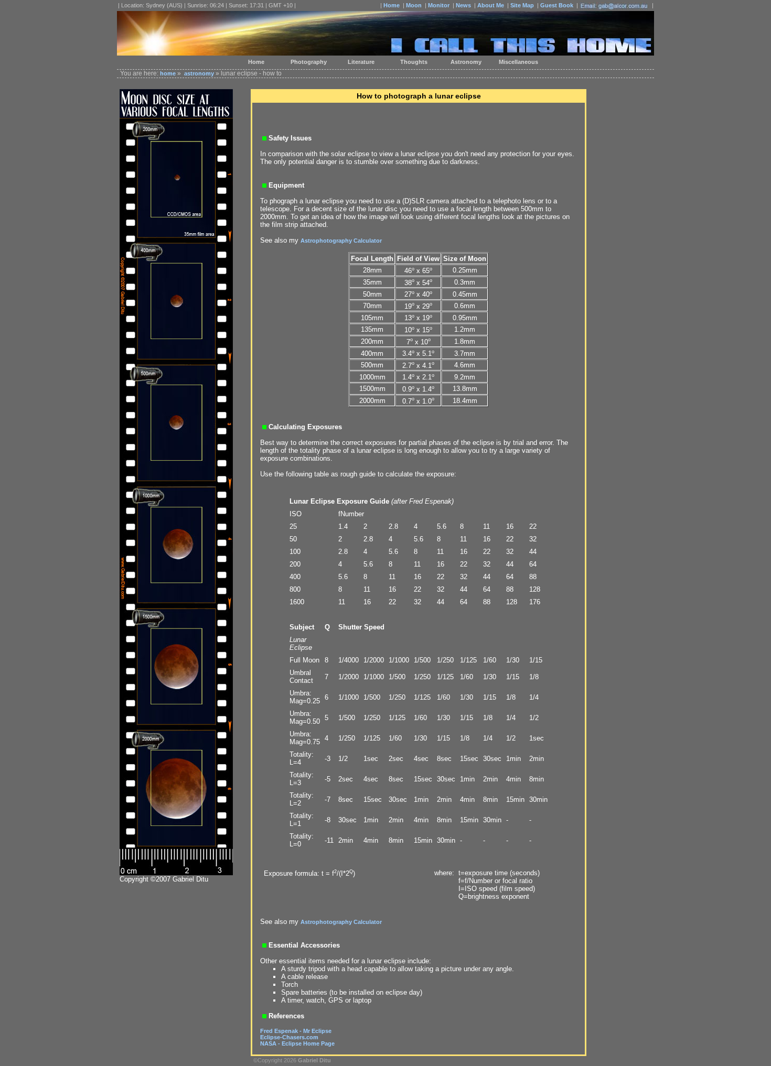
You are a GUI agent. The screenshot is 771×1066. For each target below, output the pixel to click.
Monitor (438, 5)
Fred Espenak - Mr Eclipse (295, 1031)
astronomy (199, 73)
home (168, 73)
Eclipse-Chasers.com (289, 1037)
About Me (490, 5)
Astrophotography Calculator (341, 240)
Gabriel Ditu (314, 1060)
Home (391, 5)
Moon (414, 5)
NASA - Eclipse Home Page (297, 1043)
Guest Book (556, 5)
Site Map (522, 5)
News (463, 5)
